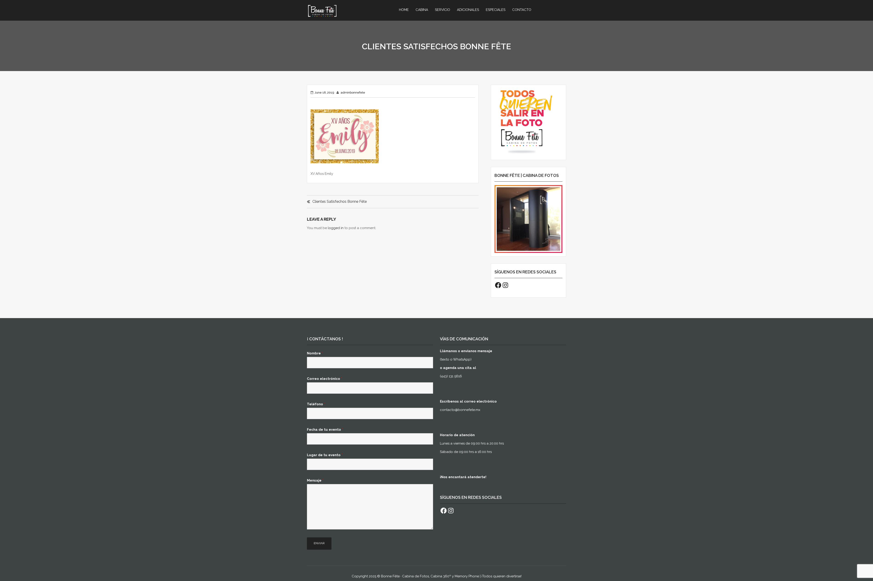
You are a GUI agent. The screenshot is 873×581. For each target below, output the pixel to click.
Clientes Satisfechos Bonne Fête (339, 201)
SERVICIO (442, 10)
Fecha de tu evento (325, 430)
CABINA (422, 10)
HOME (404, 10)
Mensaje (315, 480)
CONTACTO (521, 10)
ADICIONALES (468, 10)
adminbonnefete (353, 92)
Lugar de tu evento (325, 455)
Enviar (319, 543)
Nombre (315, 353)
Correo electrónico (324, 379)
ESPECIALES (495, 10)
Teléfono (316, 404)
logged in (336, 228)
